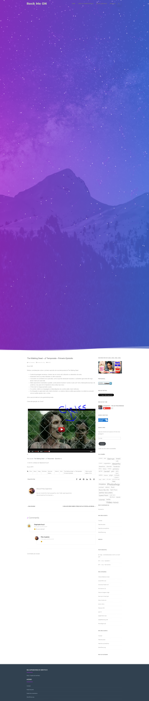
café (117, 461)
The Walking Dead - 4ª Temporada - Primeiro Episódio (73, 472)
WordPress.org (102, 532)
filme (100, 468)
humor (106, 475)
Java (100, 479)
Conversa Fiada (102, 584)
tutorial (102, 500)
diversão (109, 466)
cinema (100, 463)
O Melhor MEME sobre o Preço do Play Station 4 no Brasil (79, 506)
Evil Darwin (101, 588)
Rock (112, 487)
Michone (44, 471)
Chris (30, 471)
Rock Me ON (37, 3)
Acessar (100, 520)
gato (112, 471)
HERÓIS (100, 475)
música (102, 484)
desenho (116, 464)
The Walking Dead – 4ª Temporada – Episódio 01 (48, 458)
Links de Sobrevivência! (86, 3)
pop (99, 612)
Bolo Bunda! (31, 506)
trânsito (118, 497)
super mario (112, 495)
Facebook (116, 466)
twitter (108, 499)
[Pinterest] (83, 479)
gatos (117, 471)
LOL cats (109, 479)
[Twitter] (80, 479)
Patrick (57, 471)
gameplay (116, 469)
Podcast (100, 608)
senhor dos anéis (106, 493)
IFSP (111, 475)
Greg (39, 471)
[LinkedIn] (87, 479)
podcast (101, 487)
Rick (61, 471)
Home (73, 3)
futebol (109, 468)
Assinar (102, 444)
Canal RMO (101, 580)
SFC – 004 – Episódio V (104, 560)
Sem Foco (113, 490)
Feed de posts (101, 524)
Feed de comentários (103, 528)
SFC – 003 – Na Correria (104, 564)
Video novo (112, 502)
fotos (104, 469)
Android (100, 458)
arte (105, 458)
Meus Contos (101, 600)
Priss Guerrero (45, 537)
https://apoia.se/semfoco (33, 675)
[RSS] (90, 479)
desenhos (102, 466)
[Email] (94, 479)
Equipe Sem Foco (101, 3)
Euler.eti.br (101, 509)
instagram (116, 477)
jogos (104, 479)
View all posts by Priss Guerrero (45, 495)
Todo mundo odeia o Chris (88, 472)
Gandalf (107, 471)
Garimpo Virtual (102, 596)
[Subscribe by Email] (103, 421)
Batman (111, 459)
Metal (113, 481)
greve (117, 473)
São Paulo (112, 497)
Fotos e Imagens (102, 592)
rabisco (107, 487)
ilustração (116, 475)
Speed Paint (103, 495)
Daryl (35, 471)
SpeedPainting (102, 619)
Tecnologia (101, 623)
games (100, 471)
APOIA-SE (112, 3)
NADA (49, 362)
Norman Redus (50, 472)
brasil (118, 459)
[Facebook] (76, 479)
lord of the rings (115, 479)
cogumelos (107, 463)
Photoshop (113, 484)
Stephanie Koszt (39, 524)
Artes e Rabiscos (102, 577)
